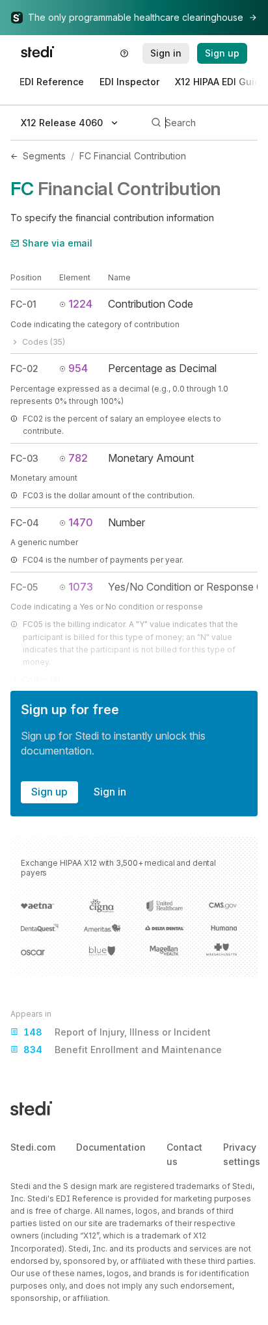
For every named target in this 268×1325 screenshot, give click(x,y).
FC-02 (24, 368)
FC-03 (24, 458)
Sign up (49, 791)
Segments (44, 155)
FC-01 (23, 304)
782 (78, 457)
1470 (80, 522)
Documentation (111, 1147)
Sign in (110, 791)
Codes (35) (43, 342)
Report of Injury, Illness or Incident (117, 1031)
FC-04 (24, 522)
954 (78, 368)
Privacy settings (241, 1154)
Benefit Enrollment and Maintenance (122, 1049)
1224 (80, 303)
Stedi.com (32, 1147)
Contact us (184, 1154)
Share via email (57, 242)
